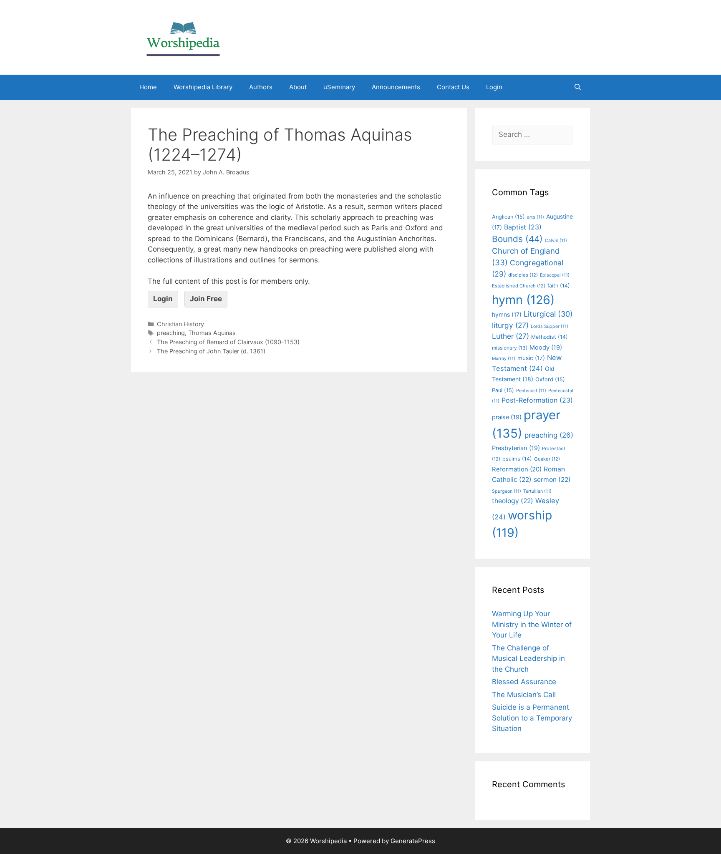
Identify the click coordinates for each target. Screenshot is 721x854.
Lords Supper (549, 326)
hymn (523, 299)
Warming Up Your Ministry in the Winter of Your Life (532, 624)
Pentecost (531, 390)
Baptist (523, 227)
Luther (510, 336)
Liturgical (548, 314)
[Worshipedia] (183, 37)
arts (535, 217)
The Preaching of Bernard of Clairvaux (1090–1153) (228, 341)
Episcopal (555, 275)
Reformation (517, 469)
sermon (552, 480)
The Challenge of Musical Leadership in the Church (528, 658)
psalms (517, 459)
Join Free (206, 299)
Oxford (550, 379)
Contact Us (453, 87)
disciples (523, 275)
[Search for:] (532, 134)
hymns (507, 314)
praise (507, 417)
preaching (171, 332)
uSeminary (339, 87)
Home (148, 87)
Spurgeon (506, 491)
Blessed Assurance (524, 682)
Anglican (508, 217)
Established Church (518, 286)
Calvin (556, 240)
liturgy (510, 325)
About (298, 87)
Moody (545, 347)
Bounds (517, 239)
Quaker (547, 459)
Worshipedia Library (203, 87)
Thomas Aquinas (212, 332)
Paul (503, 390)
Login (494, 87)
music (531, 358)
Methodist (549, 337)
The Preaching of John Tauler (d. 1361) (211, 351)
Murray (503, 358)
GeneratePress (413, 841)
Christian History (180, 323)
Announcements (396, 87)
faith (558, 285)
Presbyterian (516, 448)
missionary (509, 348)
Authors (260, 87)
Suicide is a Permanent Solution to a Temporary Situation (532, 718)
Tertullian (537, 491)
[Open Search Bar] (577, 87)
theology (512, 501)
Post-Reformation (537, 400)
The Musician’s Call (524, 694)
